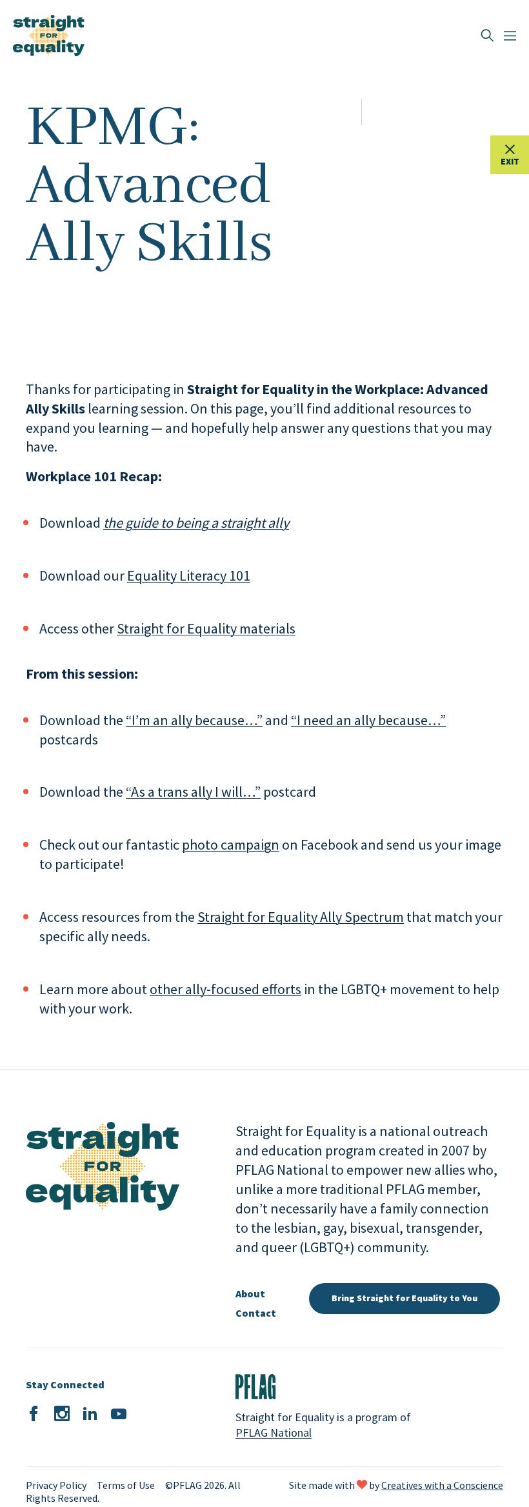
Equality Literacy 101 (188, 575)
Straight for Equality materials (206, 628)
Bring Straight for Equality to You (404, 1298)
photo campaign (230, 844)
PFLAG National (273, 1432)
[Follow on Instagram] (62, 1414)
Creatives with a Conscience (442, 1485)
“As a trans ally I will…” (193, 792)
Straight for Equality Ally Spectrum (300, 917)
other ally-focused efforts (225, 989)
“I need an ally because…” (368, 720)
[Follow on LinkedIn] (90, 1414)
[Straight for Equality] (49, 35)
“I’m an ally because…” (194, 720)
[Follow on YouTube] (118, 1414)
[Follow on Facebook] (33, 1414)
